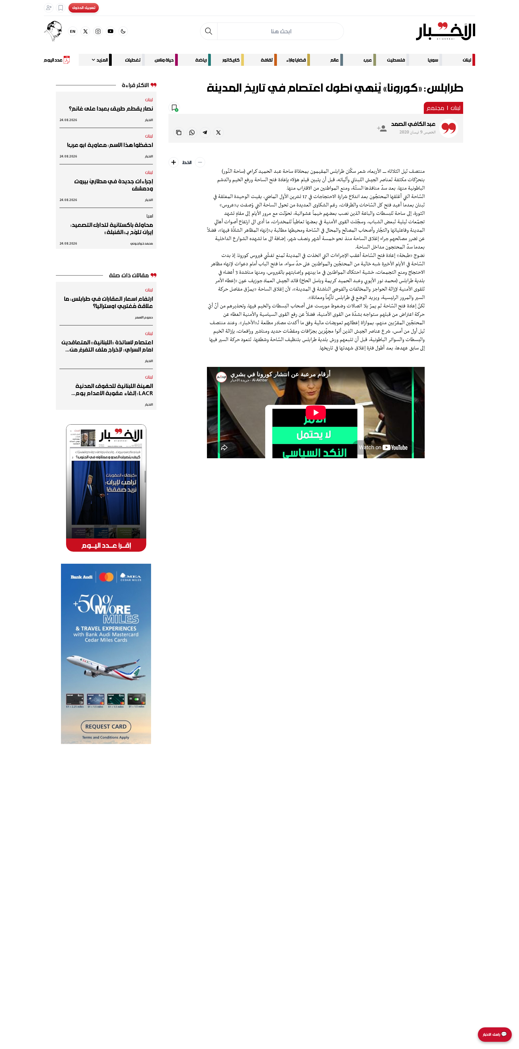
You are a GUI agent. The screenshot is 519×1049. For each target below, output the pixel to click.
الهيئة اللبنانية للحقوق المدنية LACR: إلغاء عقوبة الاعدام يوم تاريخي (114, 389)
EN (73, 31)
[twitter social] (85, 31)
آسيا (149, 216)
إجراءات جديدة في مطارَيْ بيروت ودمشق (113, 185)
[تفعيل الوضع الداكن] (123, 31)
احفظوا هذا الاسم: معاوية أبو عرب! (110, 144)
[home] (445, 31)
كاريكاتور (231, 59)
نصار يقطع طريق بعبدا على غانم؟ (111, 108)
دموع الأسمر (144, 317)
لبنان (467, 59)
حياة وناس (164, 59)
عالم (334, 59)
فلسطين (396, 59)
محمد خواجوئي (141, 243)
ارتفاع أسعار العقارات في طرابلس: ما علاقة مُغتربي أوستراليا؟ (108, 302)
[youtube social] (110, 31)
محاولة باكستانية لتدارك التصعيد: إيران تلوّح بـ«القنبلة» (112, 228)
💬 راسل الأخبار (495, 1034)
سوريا (433, 59)
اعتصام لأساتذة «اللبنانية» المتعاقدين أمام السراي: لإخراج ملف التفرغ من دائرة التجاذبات (107, 346)
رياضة (201, 59)
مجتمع (435, 108)
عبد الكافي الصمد (413, 124)
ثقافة (267, 59)
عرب (367, 59)
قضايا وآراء (296, 59)
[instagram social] (98, 31)
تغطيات (133, 59)
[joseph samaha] (56, 31)
